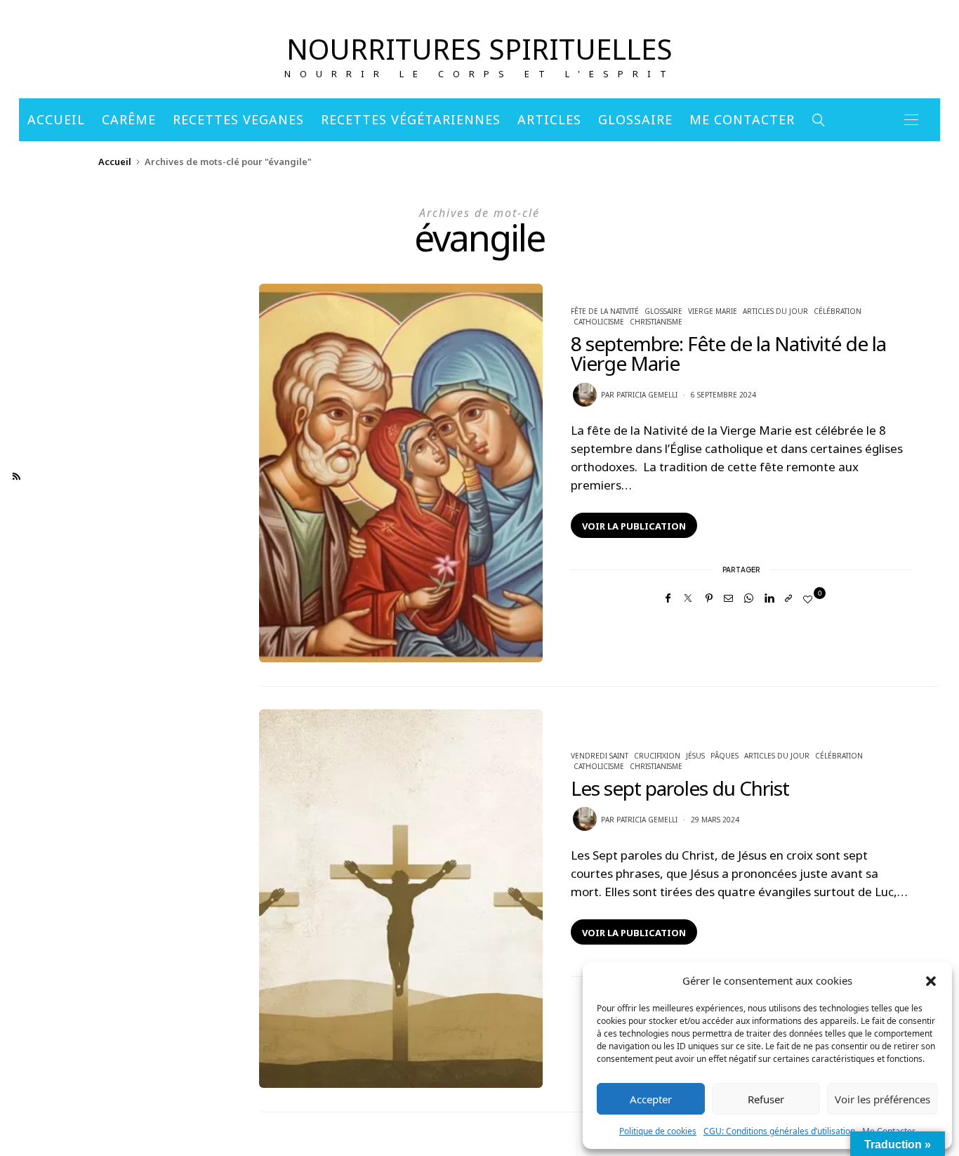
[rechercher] (819, 119)
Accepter (651, 1099)
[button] (931, 980)
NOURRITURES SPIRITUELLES (479, 48)
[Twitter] (688, 598)
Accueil (56, 119)
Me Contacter (742, 119)
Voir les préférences (882, 1099)
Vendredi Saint (599, 756)
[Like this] (809, 599)
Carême (129, 119)
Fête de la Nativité (605, 311)
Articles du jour (775, 311)
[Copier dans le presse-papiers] (788, 598)
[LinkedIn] (769, 598)
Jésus (695, 756)
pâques (724, 756)
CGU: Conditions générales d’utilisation (779, 1131)
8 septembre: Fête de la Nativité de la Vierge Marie (728, 353)
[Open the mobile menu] (911, 119)
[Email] (728, 598)
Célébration (837, 311)
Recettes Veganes (238, 119)
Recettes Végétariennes (411, 119)
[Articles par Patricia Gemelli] (585, 395)
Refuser (766, 1099)
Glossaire (635, 119)
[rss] (16, 477)
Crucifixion (657, 756)
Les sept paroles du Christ (682, 788)
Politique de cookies (657, 1131)
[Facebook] (668, 598)
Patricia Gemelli (646, 395)
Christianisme (656, 322)
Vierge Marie (712, 311)
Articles (549, 119)
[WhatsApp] (748, 598)
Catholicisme (599, 322)
